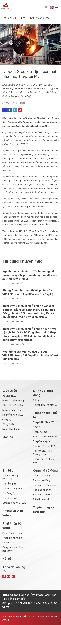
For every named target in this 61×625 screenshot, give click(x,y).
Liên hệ (7, 437)
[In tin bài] (4, 110)
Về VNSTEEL (9, 395)
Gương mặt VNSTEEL (14, 502)
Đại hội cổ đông (41, 480)
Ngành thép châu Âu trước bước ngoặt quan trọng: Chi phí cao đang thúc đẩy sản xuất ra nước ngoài (29, 275)
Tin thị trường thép (39, 17)
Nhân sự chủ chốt (12, 410)
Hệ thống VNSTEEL (12, 414)
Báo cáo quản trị (42, 490)
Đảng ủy (6, 419)
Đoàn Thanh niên (11, 429)
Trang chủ (8, 17)
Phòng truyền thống (13, 400)
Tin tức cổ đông (42, 475)
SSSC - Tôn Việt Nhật (45, 436)
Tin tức (21, 17)
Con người (8, 542)
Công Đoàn (8, 424)
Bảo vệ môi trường (12, 533)
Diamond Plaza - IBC (44, 446)
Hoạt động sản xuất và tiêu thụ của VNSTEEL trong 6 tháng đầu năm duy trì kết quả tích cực (30, 355)
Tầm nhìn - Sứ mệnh (13, 405)
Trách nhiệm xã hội (12, 537)
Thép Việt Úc (40, 432)
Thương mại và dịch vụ (45, 405)
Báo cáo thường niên (44, 485)
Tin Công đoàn (10, 498)
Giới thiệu (9, 390)
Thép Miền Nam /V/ (43, 422)
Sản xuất (38, 400)
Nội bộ (7, 558)
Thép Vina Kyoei (41, 441)
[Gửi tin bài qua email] (20, 110)
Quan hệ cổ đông (45, 470)
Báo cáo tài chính (42, 494)
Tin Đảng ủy (8, 493)
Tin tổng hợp (9, 483)
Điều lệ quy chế (41, 499)
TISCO (36, 427)
